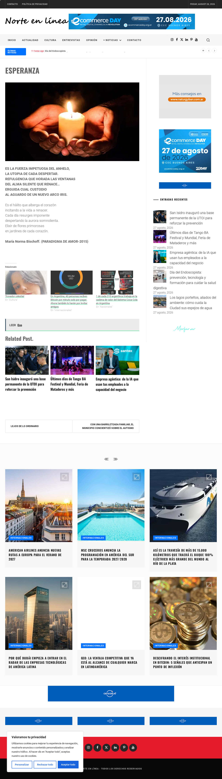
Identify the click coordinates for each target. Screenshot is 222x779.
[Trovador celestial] (26, 283)
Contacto (12, 4)
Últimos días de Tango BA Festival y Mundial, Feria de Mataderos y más (69, 384)
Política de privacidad (35, 4)
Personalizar (22, 764)
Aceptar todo (68, 764)
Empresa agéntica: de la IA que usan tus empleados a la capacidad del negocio (117, 384)
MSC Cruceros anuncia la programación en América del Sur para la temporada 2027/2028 (107, 554)
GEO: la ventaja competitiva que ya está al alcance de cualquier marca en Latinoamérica (109, 662)
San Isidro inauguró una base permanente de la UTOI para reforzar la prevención (25, 384)
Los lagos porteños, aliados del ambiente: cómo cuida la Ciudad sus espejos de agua (193, 302)
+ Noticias (110, 40)
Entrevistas (71, 40)
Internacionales (21, 538)
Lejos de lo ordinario (25, 426)
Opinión (91, 40)
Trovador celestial (14, 296)
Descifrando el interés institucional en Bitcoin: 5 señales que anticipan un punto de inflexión (182, 662)
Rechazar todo (45, 764)
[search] (208, 40)
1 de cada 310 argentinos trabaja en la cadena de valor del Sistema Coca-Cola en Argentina (117, 300)
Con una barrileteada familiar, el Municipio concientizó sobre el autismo (108, 426)
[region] (45, 751)
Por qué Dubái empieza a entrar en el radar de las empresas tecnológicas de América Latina (38, 662)
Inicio (12, 40)
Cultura (50, 40)
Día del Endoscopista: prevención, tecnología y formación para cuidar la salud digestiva (88, 51)
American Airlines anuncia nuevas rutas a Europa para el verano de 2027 (35, 554)
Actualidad (30, 40)
